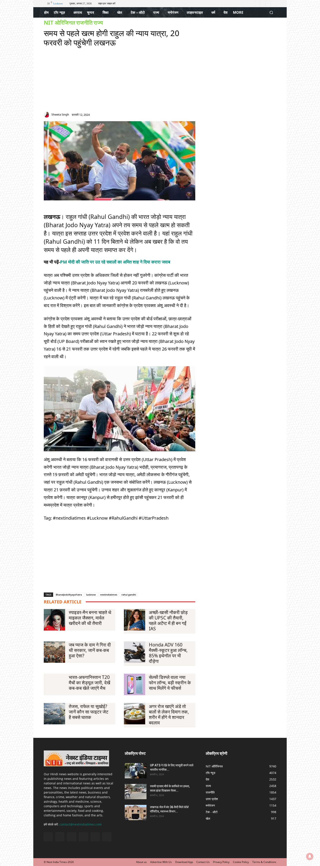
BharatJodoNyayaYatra (69, 594)
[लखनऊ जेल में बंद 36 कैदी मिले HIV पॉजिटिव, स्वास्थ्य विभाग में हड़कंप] (136, 812)
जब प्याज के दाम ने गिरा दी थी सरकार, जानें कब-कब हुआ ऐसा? (90, 650)
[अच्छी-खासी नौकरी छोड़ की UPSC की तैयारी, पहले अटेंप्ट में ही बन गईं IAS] (134, 619)
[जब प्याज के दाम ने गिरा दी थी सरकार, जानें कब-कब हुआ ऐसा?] (54, 652)
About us (141, 862)
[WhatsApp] (193, 115)
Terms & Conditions (264, 862)
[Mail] (177, 115)
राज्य (98, 22)
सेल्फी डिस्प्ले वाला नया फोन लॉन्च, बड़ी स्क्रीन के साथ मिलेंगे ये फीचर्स (170, 682)
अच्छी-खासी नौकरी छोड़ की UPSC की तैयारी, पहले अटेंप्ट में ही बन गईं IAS (168, 620)
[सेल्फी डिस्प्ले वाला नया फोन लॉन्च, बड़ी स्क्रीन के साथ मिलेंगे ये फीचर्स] (134, 684)
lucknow (91, 594)
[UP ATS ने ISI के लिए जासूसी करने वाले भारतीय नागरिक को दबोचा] (136, 770)
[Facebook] (257, 3)
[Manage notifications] (309, 856)
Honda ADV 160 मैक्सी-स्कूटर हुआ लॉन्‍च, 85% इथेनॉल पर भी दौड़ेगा (168, 653)
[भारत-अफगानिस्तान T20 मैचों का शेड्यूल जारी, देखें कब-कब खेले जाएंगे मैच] (54, 684)
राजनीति (84, 22)
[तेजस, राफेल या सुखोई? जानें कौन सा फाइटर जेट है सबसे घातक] (54, 713)
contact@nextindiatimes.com (80, 824)
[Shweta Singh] (47, 114)
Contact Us (203, 862)
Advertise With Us (161, 862)
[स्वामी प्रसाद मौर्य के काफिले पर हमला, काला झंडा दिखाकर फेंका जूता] (136, 791)
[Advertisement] (119, 81)
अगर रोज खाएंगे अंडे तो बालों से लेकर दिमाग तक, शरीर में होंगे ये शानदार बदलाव (169, 714)
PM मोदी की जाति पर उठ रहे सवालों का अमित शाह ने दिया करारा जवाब (115, 262)
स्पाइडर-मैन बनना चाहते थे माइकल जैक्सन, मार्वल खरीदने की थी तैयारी (90, 617)
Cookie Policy (241, 862)
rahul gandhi (128, 594)
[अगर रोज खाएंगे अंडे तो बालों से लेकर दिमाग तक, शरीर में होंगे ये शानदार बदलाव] (134, 713)
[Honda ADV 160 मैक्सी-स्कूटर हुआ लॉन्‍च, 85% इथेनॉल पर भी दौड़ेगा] (134, 652)
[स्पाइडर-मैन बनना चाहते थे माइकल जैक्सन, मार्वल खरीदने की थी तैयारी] (54, 619)
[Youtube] (273, 3)
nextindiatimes (108, 594)
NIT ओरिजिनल (59, 22)
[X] (268, 3)
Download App (184, 862)
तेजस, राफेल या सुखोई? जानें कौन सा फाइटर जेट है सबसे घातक (88, 711)
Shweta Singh (60, 114)
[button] (271, 12)
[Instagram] (262, 3)
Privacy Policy (221, 862)
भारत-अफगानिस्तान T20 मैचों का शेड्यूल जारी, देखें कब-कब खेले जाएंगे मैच (89, 682)
